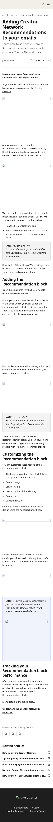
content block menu (35, 310)
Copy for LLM (38, 60)
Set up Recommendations (19, 230)
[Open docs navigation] (48, 4)
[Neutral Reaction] (12, 734)
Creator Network (26, 15)
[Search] (43, 4)
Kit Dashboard (21, 807)
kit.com (35, 807)
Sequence (22, 216)
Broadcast (7, 216)
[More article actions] (48, 60)
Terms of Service (38, 811)
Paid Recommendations (34, 252)
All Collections (8, 15)
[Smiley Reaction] (19, 734)
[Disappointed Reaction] (5, 734)
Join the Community (16, 811)
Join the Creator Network (18, 225)
